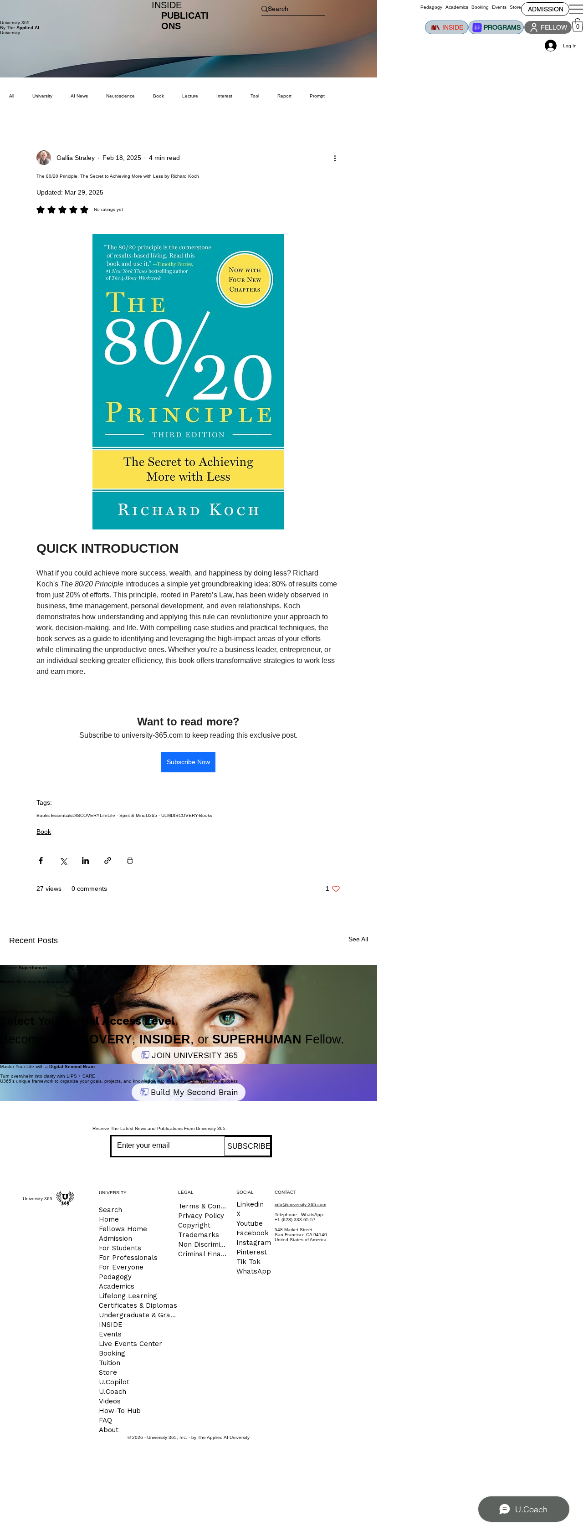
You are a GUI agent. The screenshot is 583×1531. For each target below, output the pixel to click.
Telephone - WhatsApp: (299, 1214)
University (42, 95)
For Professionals (128, 1258)
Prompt (317, 95)
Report (284, 95)
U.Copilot (114, 1382)
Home (109, 1219)
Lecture (190, 95)
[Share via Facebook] (40, 860)
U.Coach (112, 1391)
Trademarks (198, 1235)
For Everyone (121, 1267)
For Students (120, 1248)
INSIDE (111, 1324)
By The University (19, 30)
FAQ (105, 1420)
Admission (115, 1238)
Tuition (109, 1363)
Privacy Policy (201, 1216)
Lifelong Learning (128, 1296)
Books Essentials (54, 815)
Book (43, 831)
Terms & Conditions (203, 1206)
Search (110, 1210)
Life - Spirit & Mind (126, 815)
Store (108, 1372)
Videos (110, 1401)
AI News (79, 95)
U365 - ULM (158, 815)
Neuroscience (120, 95)
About (108, 1430)
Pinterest (251, 1252)
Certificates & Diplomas (138, 1305)
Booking (112, 1353)
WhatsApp (253, 1271)
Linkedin (250, 1204)
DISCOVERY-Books (191, 815)
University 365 (15, 22)
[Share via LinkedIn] (85, 860)
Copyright (194, 1225)
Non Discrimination (203, 1244)
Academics (116, 1286)
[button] (577, 24)
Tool (255, 95)
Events (110, 1334)
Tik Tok (248, 1262)
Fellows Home (123, 1229)
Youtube (249, 1223)
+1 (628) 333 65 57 (295, 1219)
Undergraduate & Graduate (138, 1315)
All (11, 95)
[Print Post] (130, 860)
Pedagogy (115, 1277)
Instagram (253, 1242)
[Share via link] (107, 860)
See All (358, 939)
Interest (224, 95)
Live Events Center (130, 1344)
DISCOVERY (86, 815)
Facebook (252, 1233)
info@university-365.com (300, 1204)
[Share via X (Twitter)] (63, 860)
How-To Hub (120, 1411)
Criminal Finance (203, 1254)
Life (103, 815)
